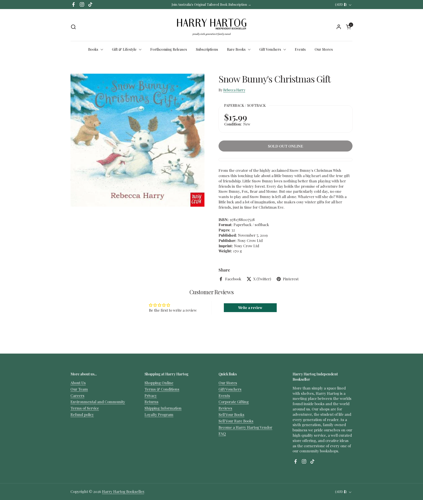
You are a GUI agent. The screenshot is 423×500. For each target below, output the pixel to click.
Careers (77, 395)
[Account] (338, 27)
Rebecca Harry (234, 90)
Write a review (250, 307)
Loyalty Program (159, 414)
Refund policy (82, 414)
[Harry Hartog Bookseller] (211, 27)
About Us (78, 382)
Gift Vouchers (230, 389)
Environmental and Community (97, 401)
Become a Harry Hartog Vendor (245, 427)
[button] (73, 27)
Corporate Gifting (234, 401)
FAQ (222, 433)
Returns (151, 401)
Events (224, 395)
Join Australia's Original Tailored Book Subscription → (211, 4)
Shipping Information (163, 408)
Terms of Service (84, 408)
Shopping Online (159, 382)
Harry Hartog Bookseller (123, 491)
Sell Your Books (231, 414)
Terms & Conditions (162, 389)
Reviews (225, 408)
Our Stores (228, 382)
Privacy (151, 395)
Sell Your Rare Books (236, 420)
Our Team (79, 389)
